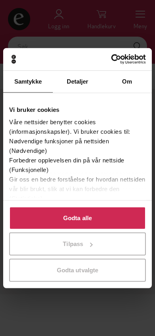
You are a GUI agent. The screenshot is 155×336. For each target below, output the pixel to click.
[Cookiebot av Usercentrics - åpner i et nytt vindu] (111, 59)
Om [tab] (127, 81)
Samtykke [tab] (28, 81)
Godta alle (77, 217)
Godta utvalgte (77, 269)
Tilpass (73, 243)
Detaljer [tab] (78, 81)
